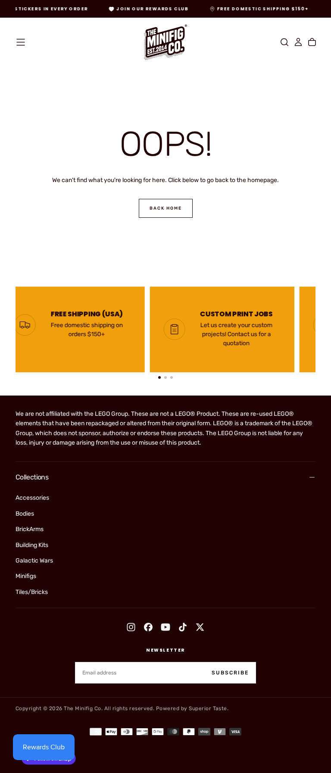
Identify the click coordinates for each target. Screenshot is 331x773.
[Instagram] (131, 627)
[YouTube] (165, 627)
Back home (166, 208)
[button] (21, 42)
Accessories (32, 497)
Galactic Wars (34, 560)
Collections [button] (32, 477)
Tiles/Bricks (32, 592)
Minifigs (26, 576)
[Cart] (312, 42)
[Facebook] (148, 627)
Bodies (25, 513)
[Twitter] (200, 627)
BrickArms (30, 529)
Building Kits (32, 545)
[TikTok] (183, 627)
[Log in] (298, 42)
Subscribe (230, 673)
